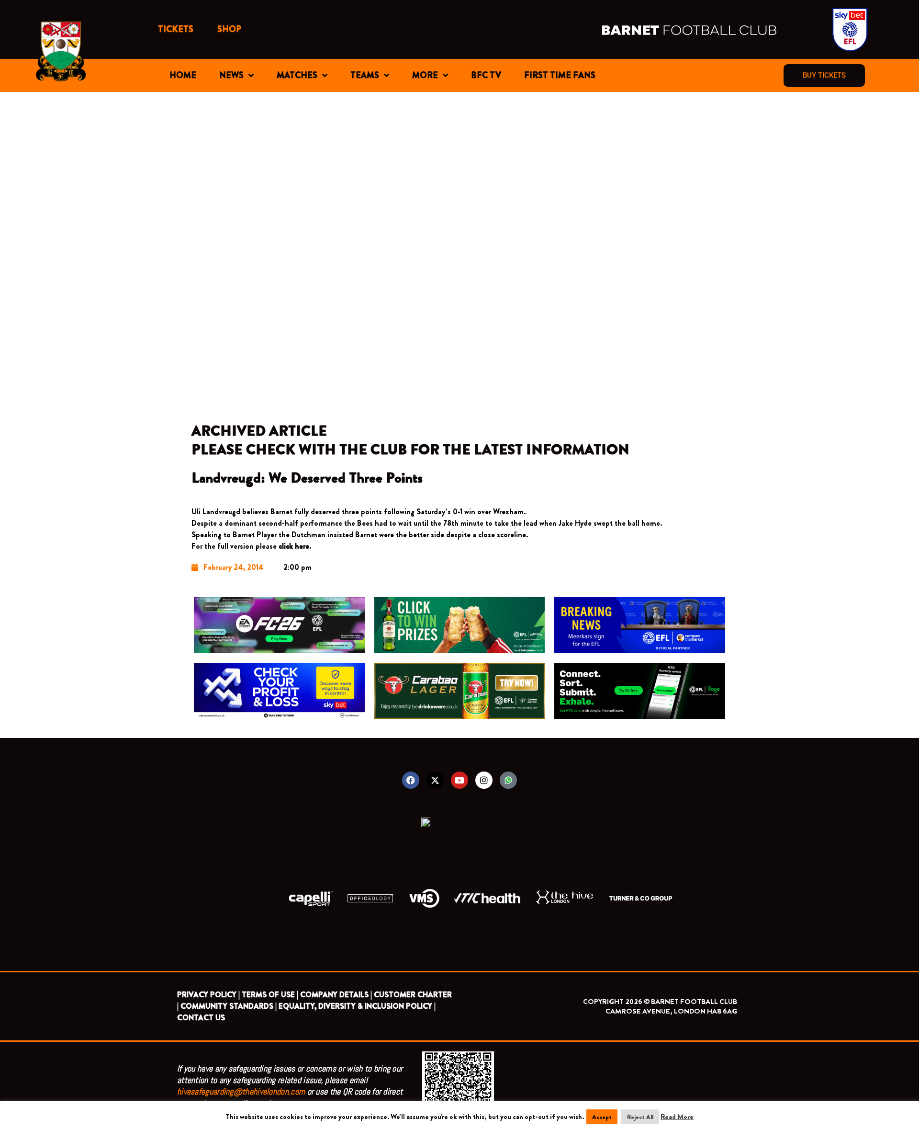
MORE (425, 75)
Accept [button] (602, 1116)
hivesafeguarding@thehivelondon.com (241, 1091)
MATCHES (297, 75)
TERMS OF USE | (270, 994)
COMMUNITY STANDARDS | (228, 1006)
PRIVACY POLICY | (208, 994)
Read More (677, 1116)
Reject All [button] (640, 1116)
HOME (182, 75)
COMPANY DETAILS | (336, 994)
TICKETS (175, 29)
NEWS (231, 75)
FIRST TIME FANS (559, 75)
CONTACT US (201, 1017)
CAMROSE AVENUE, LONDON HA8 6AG (671, 1011)
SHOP (229, 29)
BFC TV (486, 75)
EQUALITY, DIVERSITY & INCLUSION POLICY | (357, 1006)
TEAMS (364, 75)
